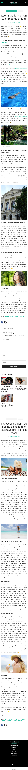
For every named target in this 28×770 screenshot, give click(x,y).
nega (17, 719)
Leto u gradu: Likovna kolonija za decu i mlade (7, 405)
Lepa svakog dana (11, 11)
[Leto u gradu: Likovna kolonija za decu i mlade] (7, 398)
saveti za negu (12, 720)
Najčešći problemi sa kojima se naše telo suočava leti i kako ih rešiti (14, 428)
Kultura (14, 751)
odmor (8, 318)
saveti (3, 720)
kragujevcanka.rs (15, 22)
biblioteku (4, 42)
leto (16, 316)
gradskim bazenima (21, 68)
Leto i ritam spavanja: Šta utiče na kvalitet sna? (21, 388)
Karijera (14, 749)
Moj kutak (14, 755)
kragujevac (9, 316)
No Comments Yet (8, 328)
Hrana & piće (14, 753)
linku (10, 64)
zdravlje (21, 720)
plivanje (3, 79)
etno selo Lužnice (21, 116)
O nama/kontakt (14, 760)
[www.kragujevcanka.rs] (14, 2)
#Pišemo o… (14, 747)
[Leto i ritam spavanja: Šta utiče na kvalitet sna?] (21, 381)
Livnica (12, 176)
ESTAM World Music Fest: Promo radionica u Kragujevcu (7, 389)
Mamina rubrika (14, 758)
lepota (7, 719)
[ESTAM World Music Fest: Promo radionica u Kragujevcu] (7, 381)
